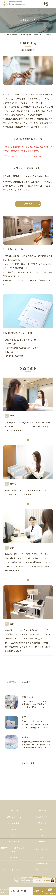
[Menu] (52, 4)
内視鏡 (24, 763)
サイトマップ (42, 869)
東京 (32, 763)
